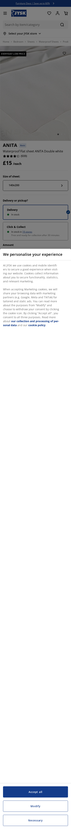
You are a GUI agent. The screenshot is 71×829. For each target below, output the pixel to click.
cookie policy (36, 325)
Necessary (35, 820)
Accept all (35, 792)
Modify (35, 806)
